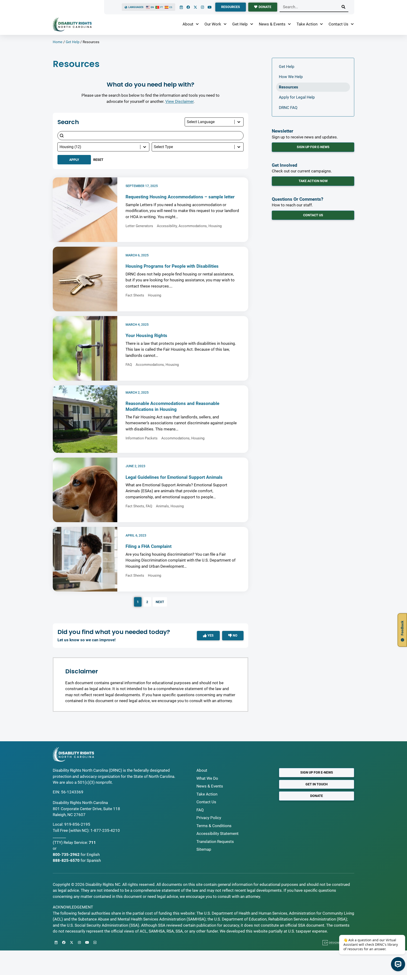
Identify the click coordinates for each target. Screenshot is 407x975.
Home (57, 42)
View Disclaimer (179, 101)
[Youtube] (209, 7)
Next (160, 602)
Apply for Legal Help (297, 97)
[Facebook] (188, 7)
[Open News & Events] (289, 24)
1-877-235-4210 (105, 830)
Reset (98, 160)
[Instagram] (202, 7)
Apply (74, 160)
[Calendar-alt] (181, 7)
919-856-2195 (77, 824)
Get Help (72, 42)
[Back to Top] (95, 942)
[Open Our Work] (225, 24)
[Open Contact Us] (352, 24)
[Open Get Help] (251, 24)
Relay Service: (76, 842)
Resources (288, 87)
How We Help (291, 76)
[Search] (343, 7)
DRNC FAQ (288, 107)
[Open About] (197, 24)
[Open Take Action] (321, 24)
